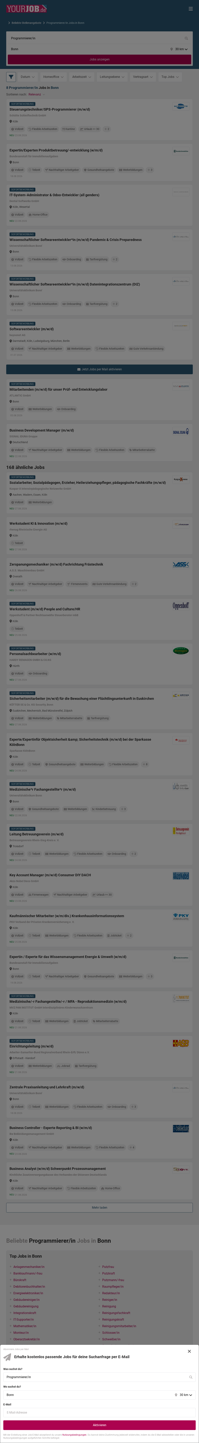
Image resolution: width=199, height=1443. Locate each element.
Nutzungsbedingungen (74, 1435)
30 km (184, 1395)
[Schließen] (189, 1351)
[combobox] (96, 1377)
